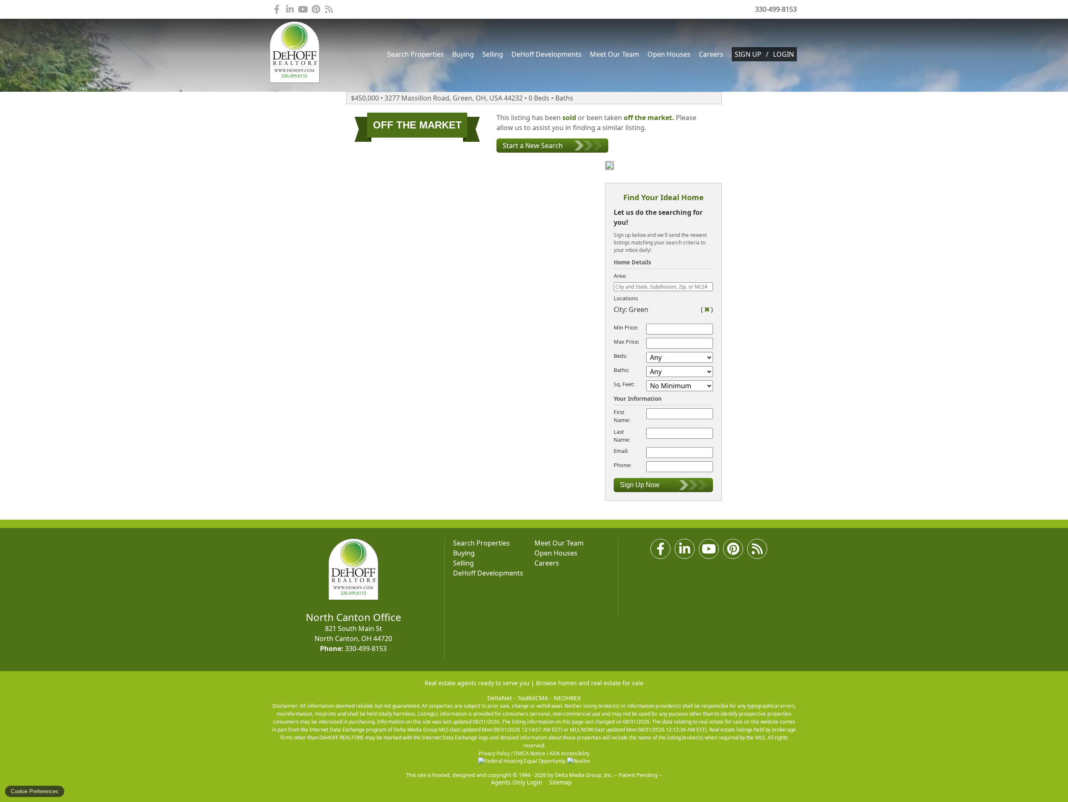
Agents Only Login (517, 782)
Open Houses (668, 54)
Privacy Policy (494, 753)
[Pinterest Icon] (315, 9)
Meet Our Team (614, 54)
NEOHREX (567, 698)
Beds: (620, 356)
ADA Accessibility (569, 753)
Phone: (622, 465)
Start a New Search (533, 145)
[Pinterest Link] (733, 549)
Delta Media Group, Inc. (584, 775)
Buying (463, 54)
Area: (620, 275)
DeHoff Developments (546, 54)
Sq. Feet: (624, 384)
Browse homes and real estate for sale (589, 683)
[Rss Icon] (328, 9)
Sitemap (561, 782)
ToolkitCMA (532, 698)
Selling (492, 54)
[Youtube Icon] (302, 9)
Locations (626, 298)
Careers (711, 54)
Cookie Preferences (34, 791)
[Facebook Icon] (276, 9)
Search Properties (415, 54)
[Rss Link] (757, 549)
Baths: (621, 370)
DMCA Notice (529, 753)
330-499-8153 (776, 9)
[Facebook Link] (660, 549)
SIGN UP (748, 54)
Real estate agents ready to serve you (477, 683)
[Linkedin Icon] (289, 9)
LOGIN (783, 54)
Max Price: (626, 341)
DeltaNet (499, 698)
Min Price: (626, 327)
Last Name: (622, 435)
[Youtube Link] (709, 549)
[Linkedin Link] (685, 549)
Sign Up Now (640, 484)
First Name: (622, 416)
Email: (621, 451)
